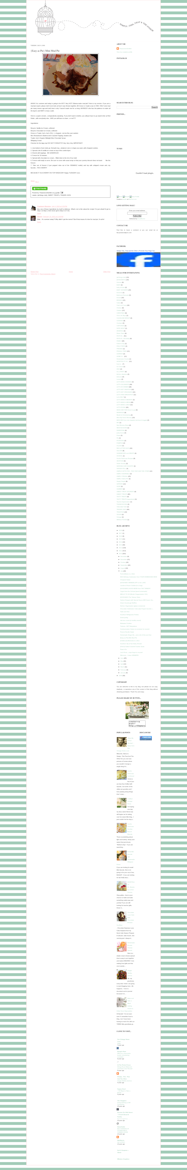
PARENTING (121, 430)
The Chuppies (121, 1100)
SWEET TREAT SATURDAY (125, 491)
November (123, 559)
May (121, 661)
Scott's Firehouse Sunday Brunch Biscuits (130, 829)
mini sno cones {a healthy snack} (130, 620)
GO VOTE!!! (121, 1142)
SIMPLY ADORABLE (123, 473)
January (123, 672)
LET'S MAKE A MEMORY (125, 399)
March (122, 667)
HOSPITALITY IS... (123, 361)
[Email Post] (61, 193)
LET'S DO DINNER (123, 387)
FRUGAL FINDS (122, 351)
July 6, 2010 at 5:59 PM (59, 206)
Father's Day (121, 343)
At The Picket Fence (124, 1065)
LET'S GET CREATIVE (124, 389)
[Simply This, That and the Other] (141, 266)
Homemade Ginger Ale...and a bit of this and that (135, 635)
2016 (121, 536)
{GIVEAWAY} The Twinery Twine (130, 597)
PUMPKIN (120, 443)
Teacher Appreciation (123, 502)
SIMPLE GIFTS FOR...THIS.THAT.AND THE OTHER (133, 471)
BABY (118, 285)
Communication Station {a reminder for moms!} (134, 629)
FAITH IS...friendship (123, 338)
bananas (119, 292)
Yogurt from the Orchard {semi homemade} (133, 591)
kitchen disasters (122, 374)
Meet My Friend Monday (124, 417)
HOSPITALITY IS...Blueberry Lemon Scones (131, 887)
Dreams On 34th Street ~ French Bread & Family (125, 1115)
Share (33, 181)
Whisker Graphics (123, 1159)
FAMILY (119, 341)
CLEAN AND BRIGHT (123, 318)
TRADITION (120, 512)
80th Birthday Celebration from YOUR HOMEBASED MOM (138, 577)
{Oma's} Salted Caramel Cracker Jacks (132, 646)
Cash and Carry (121, 305)
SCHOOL (120, 456)
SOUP (119, 486)
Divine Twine (120, 333)
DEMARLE (120, 331)
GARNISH (120, 354)
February (123, 670)
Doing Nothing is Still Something (123, 1103)
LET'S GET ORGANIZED (124, 392)
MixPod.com (132, 199)
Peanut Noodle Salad (127, 632)
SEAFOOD (120, 461)
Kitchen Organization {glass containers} (132, 606)
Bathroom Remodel (123, 295)
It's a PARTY (121, 371)
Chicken (119, 308)
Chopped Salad (125, 580)
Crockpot (119, 323)
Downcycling (124, 617)
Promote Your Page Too (147, 251)
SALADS (119, 450)
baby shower (121, 287)
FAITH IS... (120, 336)
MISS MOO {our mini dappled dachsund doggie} (132, 420)
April (122, 664)
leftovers (119, 377)
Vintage (119, 517)
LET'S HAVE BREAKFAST (125, 394)
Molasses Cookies (126, 623)
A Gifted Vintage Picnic (130, 801)
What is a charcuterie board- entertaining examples (124, 1055)
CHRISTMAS (121, 313)
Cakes (119, 303)
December (123, 556)
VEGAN (119, 514)
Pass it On (123, 649)
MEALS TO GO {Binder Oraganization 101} (133, 594)
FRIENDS (120, 348)
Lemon (119, 379)
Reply (39, 213)
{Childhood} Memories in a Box (129, 640)
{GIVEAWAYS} (121, 280)
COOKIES (120, 320)
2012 (121, 547)
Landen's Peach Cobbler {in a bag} (131, 585)
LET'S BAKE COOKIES (124, 382)
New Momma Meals (123, 425)
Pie (118, 438)
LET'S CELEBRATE (123, 384)
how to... (119, 364)
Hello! (119, 1043)
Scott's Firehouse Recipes (125, 458)
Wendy (39, 216)
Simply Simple (121, 481)
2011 (121, 550)
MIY (118, 422)
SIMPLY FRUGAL (122, 476)
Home (71, 271)
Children (119, 310)
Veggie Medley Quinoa (129, 973)
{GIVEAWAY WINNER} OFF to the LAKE (133, 582)
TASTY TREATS (122, 496)
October (123, 562)
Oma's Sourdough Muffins (128, 603)
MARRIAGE (120, 412)
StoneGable (121, 1127)
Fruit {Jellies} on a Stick (127, 574)
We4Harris (120, 1140)
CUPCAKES (120, 325)
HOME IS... (120, 356)
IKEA (118, 369)
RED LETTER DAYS (123, 448)
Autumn (119, 282)
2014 (121, 542)
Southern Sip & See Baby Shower (131, 643)
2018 (121, 530)
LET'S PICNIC (121, 407)
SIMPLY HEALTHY (122, 479)
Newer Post (34, 271)
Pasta (118, 435)
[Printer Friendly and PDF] (40, 190)
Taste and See (125, 611)
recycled (119, 445)
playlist (125, 199)
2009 (121, 675)
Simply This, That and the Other (127, 251)
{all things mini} (42, 195)
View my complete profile (124, 52)
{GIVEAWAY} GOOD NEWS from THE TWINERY (135, 588)
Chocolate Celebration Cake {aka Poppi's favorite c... (137, 609)
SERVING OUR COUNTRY (125, 466)
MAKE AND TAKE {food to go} (126, 410)
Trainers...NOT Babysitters (128, 626)
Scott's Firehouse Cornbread (130, 773)
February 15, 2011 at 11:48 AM (53, 216)
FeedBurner (141, 218)
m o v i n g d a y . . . (123, 1118)
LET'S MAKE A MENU (123, 402)
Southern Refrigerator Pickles (129, 614)
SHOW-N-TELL (121, 468)
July (121, 571)
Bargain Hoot (121, 1051)
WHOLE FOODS (122, 519)
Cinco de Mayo (121, 315)
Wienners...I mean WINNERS (129, 655)
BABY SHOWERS (122, 290)
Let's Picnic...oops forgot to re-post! (131, 652)
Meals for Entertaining (123, 415)
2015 (121, 539)
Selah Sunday (121, 463)
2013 (121, 545)
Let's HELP (120, 397)
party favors (120, 433)
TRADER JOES (65, 195)
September (124, 565)
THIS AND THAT (122, 507)
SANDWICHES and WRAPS (125, 453)
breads (119, 297)
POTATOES (120, 440)
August (122, 568)
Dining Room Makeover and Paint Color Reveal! (124, 1067)
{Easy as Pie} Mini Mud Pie (45, 50)
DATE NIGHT (121, 328)
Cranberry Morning (44, 206)
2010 (121, 553)
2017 (121, 533)
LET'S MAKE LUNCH (123, 404)
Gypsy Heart (121, 1089)
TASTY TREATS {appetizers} (126, 499)
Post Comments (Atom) (47, 274)
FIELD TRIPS (121, 346)
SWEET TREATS (53, 195)
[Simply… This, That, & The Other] (137, 710)
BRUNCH (119, 300)
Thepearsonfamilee (125, 48)
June (122, 658)
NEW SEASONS (122, 428)
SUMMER (120, 489)
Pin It (37, 182)
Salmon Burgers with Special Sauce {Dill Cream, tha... (137, 600)
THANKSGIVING (122, 504)
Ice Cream (120, 366)
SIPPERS (120, 484)
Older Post (106, 271)
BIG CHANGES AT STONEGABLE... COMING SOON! (123, 1130)
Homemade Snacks (123, 359)
